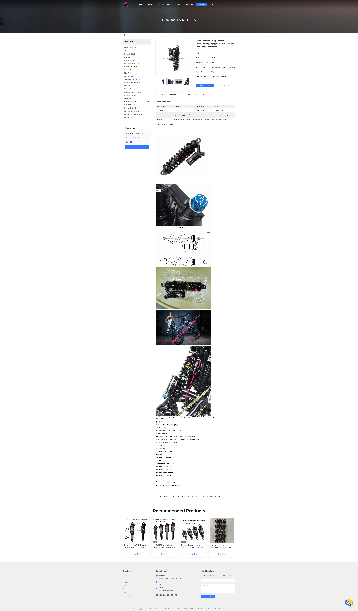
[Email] (131, 142)
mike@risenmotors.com (166, 590)
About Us (150, 4)
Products (160, 4)
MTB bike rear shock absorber (169, 497)
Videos (178, 4)
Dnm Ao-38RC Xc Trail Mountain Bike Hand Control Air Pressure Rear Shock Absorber (136, 546)
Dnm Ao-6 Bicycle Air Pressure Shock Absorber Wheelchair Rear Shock (192, 546)
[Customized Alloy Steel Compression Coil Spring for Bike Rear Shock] (222, 530)
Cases (125, 592)
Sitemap (144, 609)
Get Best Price (205, 85)
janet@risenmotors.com (136, 133)
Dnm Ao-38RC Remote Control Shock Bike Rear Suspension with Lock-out (164, 546)
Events (169, 4)
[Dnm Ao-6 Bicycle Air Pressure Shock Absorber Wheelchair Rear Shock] (193, 530)
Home (141, 4)
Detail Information (168, 94)
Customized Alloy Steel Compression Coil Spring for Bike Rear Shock (221, 546)
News (125, 589)
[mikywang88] (176, 595)
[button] (126, 535)
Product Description (196, 94)
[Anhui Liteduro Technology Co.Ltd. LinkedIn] (168, 595)
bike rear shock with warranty (213, 497)
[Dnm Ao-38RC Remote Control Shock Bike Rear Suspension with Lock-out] (165, 530)
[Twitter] (160, 595)
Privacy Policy (137, 609)
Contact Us (189, 4)
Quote (201, 4)
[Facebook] (164, 595)
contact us (208, 597)
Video (125, 585)
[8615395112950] (172, 595)
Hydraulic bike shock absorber (192, 497)
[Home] (125, 4)
